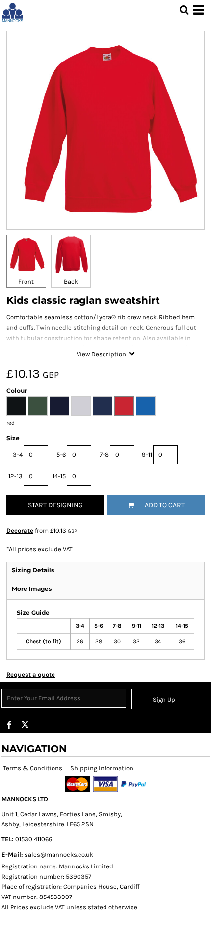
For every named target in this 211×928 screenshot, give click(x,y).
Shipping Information (101, 768)
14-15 (59, 476)
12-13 (15, 476)
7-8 (104, 454)
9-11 (147, 454)
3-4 (18, 454)
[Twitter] (25, 725)
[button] (184, 10)
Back (71, 281)
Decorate (19, 530)
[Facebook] (9, 725)
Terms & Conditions (32, 768)
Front (26, 281)
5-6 (61, 454)
